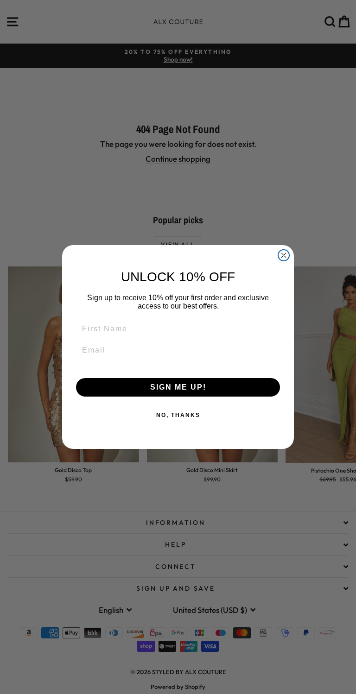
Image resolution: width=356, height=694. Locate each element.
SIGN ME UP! (178, 387)
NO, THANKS (178, 415)
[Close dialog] (283, 255)
